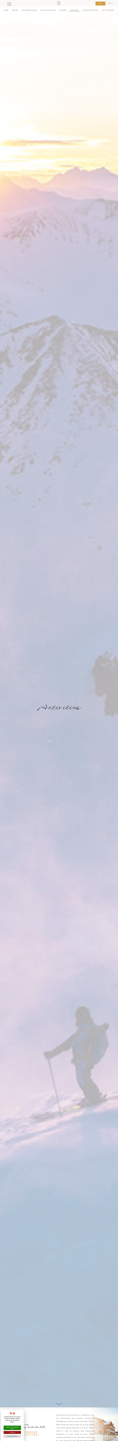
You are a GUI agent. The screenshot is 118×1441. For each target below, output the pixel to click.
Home (6, 10)
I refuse (12, 1432)
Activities (74, 10)
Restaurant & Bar (29, 10)
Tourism (63, 10)
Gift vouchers (108, 10)
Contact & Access (90, 10)
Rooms (15, 10)
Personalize (12, 1436)
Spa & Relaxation (48, 10)
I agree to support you (12, 1427)
